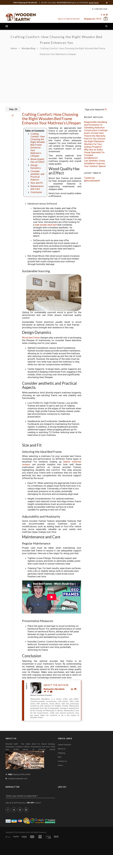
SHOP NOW (94, 3)
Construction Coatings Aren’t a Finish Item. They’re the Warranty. (95, 133)
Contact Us (62, 761)
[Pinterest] (104, 14)
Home (14, 48)
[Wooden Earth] (21, 17)
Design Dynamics (35, 166)
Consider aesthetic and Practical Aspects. (37, 175)
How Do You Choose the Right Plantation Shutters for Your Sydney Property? (94, 142)
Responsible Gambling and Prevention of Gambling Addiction (95, 125)
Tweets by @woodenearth (92, 179)
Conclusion (36, 192)
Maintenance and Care (37, 187)
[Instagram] (106, 14)
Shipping (61, 753)
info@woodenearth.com (17, 779)
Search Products (64, 745)
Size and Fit (36, 183)
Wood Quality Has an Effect (37, 160)
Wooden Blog (28, 48)
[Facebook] (101, 14)
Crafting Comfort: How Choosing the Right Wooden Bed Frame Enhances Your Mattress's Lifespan (51, 118)
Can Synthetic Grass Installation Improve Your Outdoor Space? (95, 163)
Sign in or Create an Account (69, 19)
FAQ (59, 757)
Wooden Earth (24, 832)
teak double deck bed (46, 224)
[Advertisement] (56, 77)
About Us (61, 749)
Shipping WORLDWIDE (19, 774)
